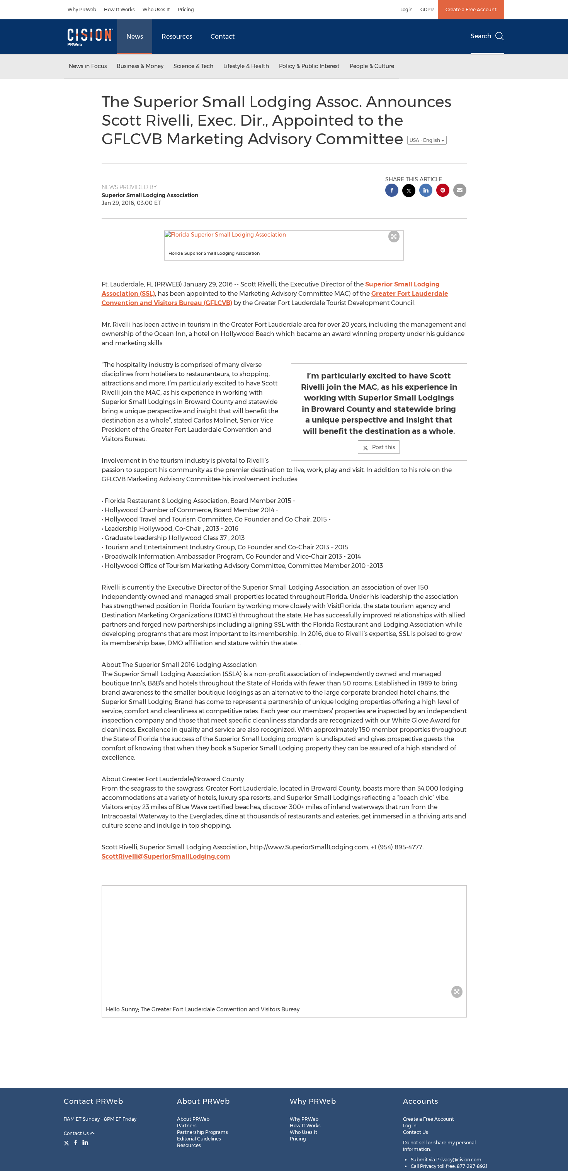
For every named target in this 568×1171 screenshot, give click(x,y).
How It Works (119, 9)
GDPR (427, 9)
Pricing (186, 9)
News (134, 36)
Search (481, 36)
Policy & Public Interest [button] (309, 66)
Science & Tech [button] (193, 66)
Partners (187, 1125)
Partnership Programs (202, 1132)
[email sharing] (459, 191)
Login (406, 9)
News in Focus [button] (88, 66)
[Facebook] (75, 1142)
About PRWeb (193, 1119)
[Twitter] (67, 1142)
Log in (410, 1125)
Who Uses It (156, 9)
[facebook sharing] (391, 191)
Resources (177, 36)
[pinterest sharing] (442, 191)
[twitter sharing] (408, 191)
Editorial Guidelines (199, 1139)
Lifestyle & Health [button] (246, 66)
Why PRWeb (82, 9)
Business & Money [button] (140, 66)
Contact (223, 36)
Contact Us (77, 1133)
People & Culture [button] (372, 66)
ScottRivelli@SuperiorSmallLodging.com (166, 856)
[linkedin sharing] (425, 191)
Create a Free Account (471, 9)
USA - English (425, 140)
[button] (284, 235)
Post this (383, 447)
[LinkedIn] (85, 1142)
